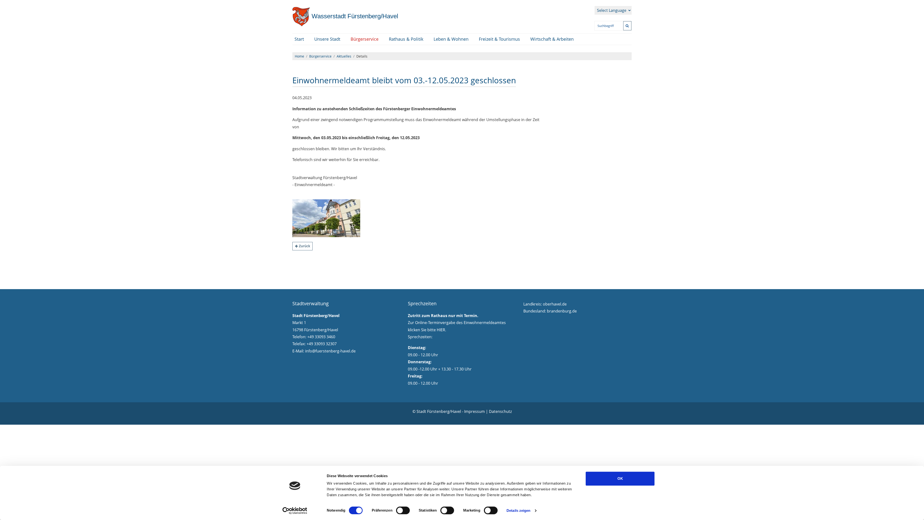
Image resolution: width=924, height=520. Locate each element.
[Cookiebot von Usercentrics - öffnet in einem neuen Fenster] (295, 510)
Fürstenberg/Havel (354, 16)
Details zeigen (518, 510)
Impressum (474, 411)
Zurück (304, 246)
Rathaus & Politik (406, 39)
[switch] (403, 510)
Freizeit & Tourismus (499, 39)
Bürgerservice (365, 39)
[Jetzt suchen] (627, 25)
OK (620, 478)
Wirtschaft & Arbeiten (552, 39)
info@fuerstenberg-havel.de (330, 351)
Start (299, 39)
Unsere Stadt (327, 39)
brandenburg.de (562, 311)
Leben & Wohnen (451, 39)
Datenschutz (500, 411)
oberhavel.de (555, 304)
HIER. (441, 329)
